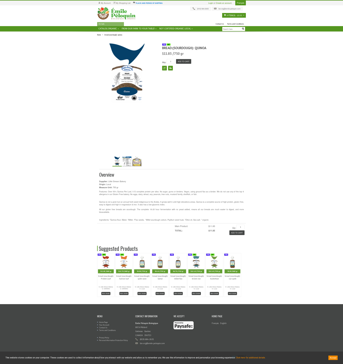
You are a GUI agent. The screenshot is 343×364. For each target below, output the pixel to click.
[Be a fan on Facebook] (245, 8)
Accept (333, 357)
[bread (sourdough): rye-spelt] (232, 261)
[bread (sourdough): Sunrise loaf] (124, 261)
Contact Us (220, 24)
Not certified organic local (175, 28)
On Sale (101, 24)
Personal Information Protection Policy (113, 340)
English (223, 323)
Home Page (103, 322)
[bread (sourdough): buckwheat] (214, 261)
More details (106, 293)
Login (210, 3)
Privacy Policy (104, 338)
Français (215, 323)
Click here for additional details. (250, 357)
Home (99, 34)
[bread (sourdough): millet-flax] (178, 261)
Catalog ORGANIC (107, 28)
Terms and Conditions (235, 24)
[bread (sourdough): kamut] (160, 261)
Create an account (224, 3)
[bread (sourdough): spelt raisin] (142, 261)
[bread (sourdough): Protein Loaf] (106, 261)
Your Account (104, 325)
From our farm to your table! (138, 28)
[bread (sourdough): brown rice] (196, 261)
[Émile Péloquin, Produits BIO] (116, 13)
